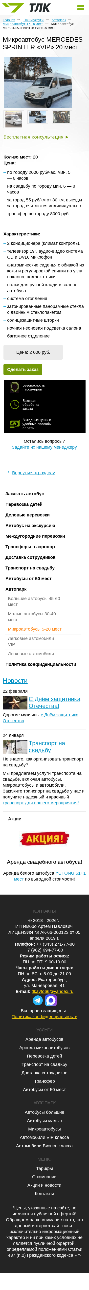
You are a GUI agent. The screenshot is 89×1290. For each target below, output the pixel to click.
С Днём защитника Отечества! (54, 702)
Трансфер (44, 1081)
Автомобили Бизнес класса (44, 1145)
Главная (9, 20)
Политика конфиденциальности (44, 1016)
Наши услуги (33, 20)
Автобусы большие (44, 1112)
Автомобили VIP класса (44, 1137)
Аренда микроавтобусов (44, 1047)
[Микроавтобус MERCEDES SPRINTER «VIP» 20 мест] (37, 117)
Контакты (44, 1193)
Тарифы (44, 1168)
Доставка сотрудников (44, 1072)
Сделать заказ (23, 369)
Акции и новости (44, 1185)
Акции (15, 818)
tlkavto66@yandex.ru (52, 991)
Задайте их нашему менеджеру (44, 447)
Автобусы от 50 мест (44, 1089)
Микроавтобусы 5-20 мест (23, 23)
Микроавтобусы (44, 1129)
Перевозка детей (44, 1056)
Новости (15, 680)
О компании (44, 1176)
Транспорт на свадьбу (47, 746)
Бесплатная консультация (33, 137)
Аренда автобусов (44, 1039)
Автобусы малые (44, 1120)
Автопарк (59, 20)
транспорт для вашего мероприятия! (41, 802)
